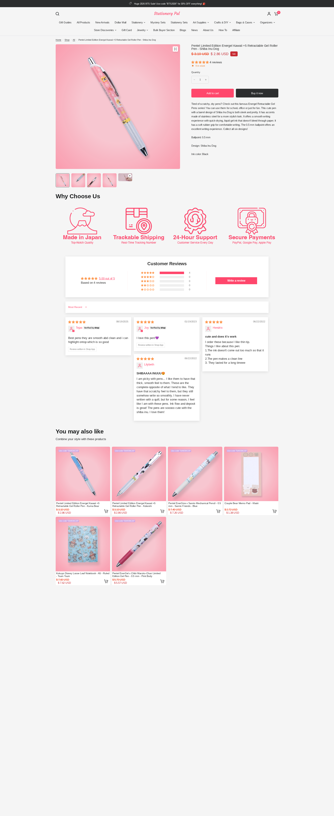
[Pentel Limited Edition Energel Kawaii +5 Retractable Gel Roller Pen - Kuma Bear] (83, 474)
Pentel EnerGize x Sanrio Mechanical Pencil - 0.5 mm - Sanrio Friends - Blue (194, 504)
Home (58, 40)
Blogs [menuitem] (183, 30)
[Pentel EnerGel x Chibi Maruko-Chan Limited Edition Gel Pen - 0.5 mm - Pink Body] (139, 544)
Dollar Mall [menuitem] (120, 22)
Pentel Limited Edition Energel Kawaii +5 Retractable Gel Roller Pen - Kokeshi (134, 504)
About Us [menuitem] (208, 30)
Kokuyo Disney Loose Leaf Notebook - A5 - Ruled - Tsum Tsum (82, 574)
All (74, 40)
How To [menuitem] (223, 30)
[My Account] (269, 14)
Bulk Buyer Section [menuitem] (163, 30)
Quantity (195, 72)
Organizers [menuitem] (266, 22)
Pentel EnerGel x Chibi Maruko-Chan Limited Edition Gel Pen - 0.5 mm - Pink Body (136, 574)
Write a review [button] (236, 280)
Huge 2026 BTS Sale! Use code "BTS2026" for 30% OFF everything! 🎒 (169, 3)
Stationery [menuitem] (137, 22)
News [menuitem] (194, 30)
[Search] (58, 14)
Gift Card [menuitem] (127, 30)
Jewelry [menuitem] (141, 30)
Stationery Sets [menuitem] (179, 22)
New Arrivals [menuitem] (102, 22)
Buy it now (257, 93)
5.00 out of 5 (107, 278)
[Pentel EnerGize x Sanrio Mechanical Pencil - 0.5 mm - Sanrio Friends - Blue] (195, 474)
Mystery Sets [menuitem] (157, 22)
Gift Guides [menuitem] (65, 22)
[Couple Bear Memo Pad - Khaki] (251, 474)
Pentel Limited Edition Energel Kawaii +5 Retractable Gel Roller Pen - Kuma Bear (77, 504)
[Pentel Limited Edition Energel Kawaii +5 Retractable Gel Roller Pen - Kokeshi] (139, 474)
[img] (77, 322)
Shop (67, 40)
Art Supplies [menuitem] (199, 22)
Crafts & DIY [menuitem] (221, 22)
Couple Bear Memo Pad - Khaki (242, 503)
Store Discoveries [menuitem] (104, 30)
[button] (200, 62)
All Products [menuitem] (83, 22)
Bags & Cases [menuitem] (244, 22)
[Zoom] (175, 49)
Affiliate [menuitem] (236, 30)
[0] (275, 14)
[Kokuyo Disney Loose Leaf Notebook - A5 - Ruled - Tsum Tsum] (83, 544)
